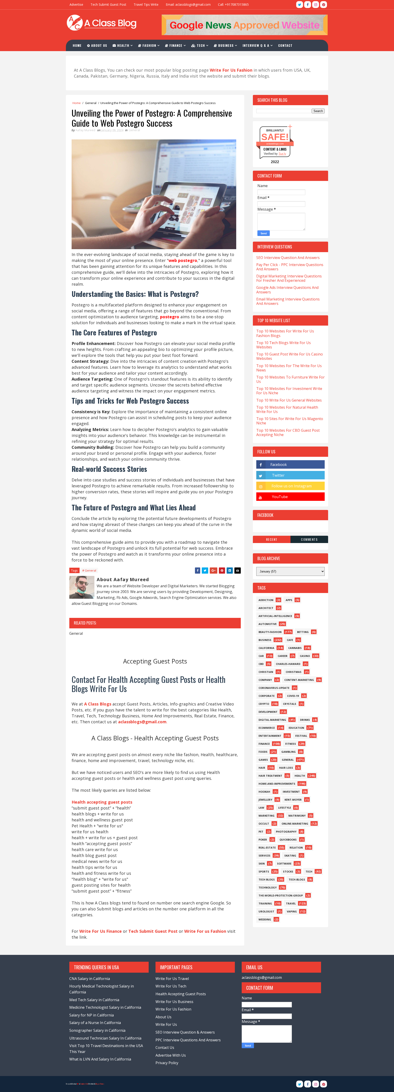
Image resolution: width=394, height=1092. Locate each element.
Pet (261, 831)
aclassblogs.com (275, 143)
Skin (262, 863)
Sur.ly (282, 153)
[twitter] (299, 4)
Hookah (264, 791)
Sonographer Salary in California (97, 1030)
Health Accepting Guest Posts (181, 993)
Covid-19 (293, 696)
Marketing (267, 815)
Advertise (76, 4)
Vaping (292, 911)
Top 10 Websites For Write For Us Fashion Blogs (285, 333)
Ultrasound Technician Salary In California (105, 1038)
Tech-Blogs (297, 879)
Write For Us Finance (100, 931)
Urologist (266, 911)
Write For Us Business (174, 1001)
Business (225, 45)
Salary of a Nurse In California (95, 1022)
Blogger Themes (100, 1084)
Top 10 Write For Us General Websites (289, 400)
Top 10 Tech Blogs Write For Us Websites (283, 345)
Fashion (148, 45)
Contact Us (165, 1047)
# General (89, 570)
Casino (305, 656)
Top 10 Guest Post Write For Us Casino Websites (289, 356)
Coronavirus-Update (274, 688)
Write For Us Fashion (173, 1009)
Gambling (288, 751)
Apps (289, 600)
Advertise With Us (171, 1055)
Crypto (264, 703)
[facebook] (307, 4)
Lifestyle (284, 807)
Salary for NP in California (91, 1015)
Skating (290, 855)
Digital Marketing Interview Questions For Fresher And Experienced (289, 278)
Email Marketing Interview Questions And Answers (288, 301)
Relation (296, 847)
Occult (264, 823)
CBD (261, 664)
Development (268, 711)
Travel (291, 903)
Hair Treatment (270, 775)
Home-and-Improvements (277, 783)
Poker (263, 839)
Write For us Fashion (205, 931)
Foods (263, 751)
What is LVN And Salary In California (100, 1059)
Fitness (290, 743)
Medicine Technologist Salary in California (105, 1007)
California (266, 648)
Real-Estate (267, 847)
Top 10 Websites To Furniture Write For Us (290, 379)
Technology (268, 887)
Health (122, 45)
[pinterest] (323, 4)
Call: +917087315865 (233, 4)
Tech (200, 45)
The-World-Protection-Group (281, 895)
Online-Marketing (295, 823)
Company (265, 680)
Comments (309, 539)
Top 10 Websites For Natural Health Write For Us (287, 409)
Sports (264, 871)
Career (283, 656)
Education (296, 727)
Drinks (305, 719)
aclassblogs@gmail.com (262, 977)
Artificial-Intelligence (275, 616)
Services (264, 855)
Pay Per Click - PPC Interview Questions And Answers (289, 267)
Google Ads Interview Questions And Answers (287, 289)
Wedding (265, 919)
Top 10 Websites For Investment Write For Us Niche (289, 390)
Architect (266, 608)
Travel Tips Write (146, 4)
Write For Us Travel (172, 978)
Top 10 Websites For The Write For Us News (289, 368)
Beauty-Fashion (270, 632)
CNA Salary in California (89, 978)
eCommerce (267, 727)
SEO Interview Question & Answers (185, 1032)
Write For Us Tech (171, 986)
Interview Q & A (256, 45)
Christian (266, 672)
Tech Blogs (267, 879)
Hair (262, 767)
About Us (98, 45)
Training (265, 903)
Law (261, 807)
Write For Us (166, 1024)
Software (284, 863)
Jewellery (265, 799)
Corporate (267, 696)
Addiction (266, 600)
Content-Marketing (299, 680)
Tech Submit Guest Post (108, 4)
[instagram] (315, 4)
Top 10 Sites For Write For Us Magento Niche (289, 421)
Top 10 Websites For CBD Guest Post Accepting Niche (288, 432)
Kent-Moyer (293, 799)
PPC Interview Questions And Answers (188, 1039)
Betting (303, 632)
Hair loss (286, 767)
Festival (301, 735)
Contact (285, 45)
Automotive (268, 624)
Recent (271, 539)
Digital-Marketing (272, 719)
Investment (291, 791)
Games (263, 759)
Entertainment (270, 735)
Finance (175, 45)
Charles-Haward (288, 664)
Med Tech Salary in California (94, 999)
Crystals (289, 703)
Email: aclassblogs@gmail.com (188, 4)
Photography (286, 831)
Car (261, 656)
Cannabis (295, 648)
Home (77, 45)
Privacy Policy (167, 1062)
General (90, 103)
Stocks (288, 871)
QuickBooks (288, 839)
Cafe (290, 640)
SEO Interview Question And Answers (288, 257)
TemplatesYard (84, 1084)
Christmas (293, 672)
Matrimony (297, 815)
